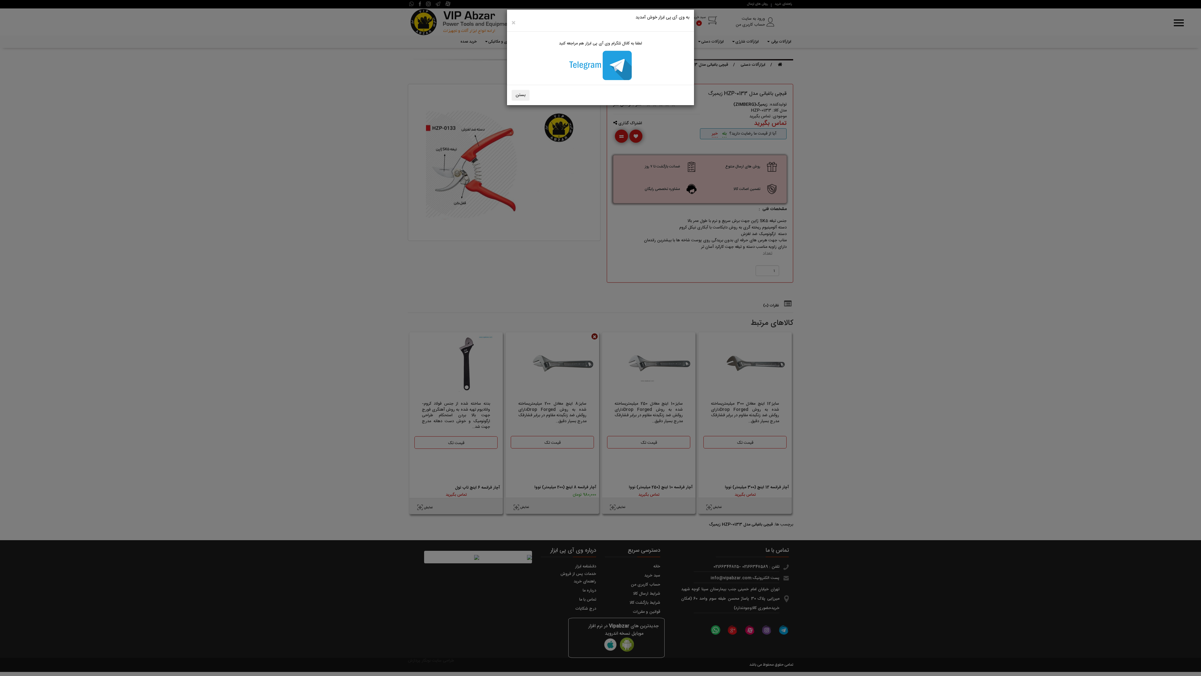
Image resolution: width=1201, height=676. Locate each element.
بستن (520, 95)
